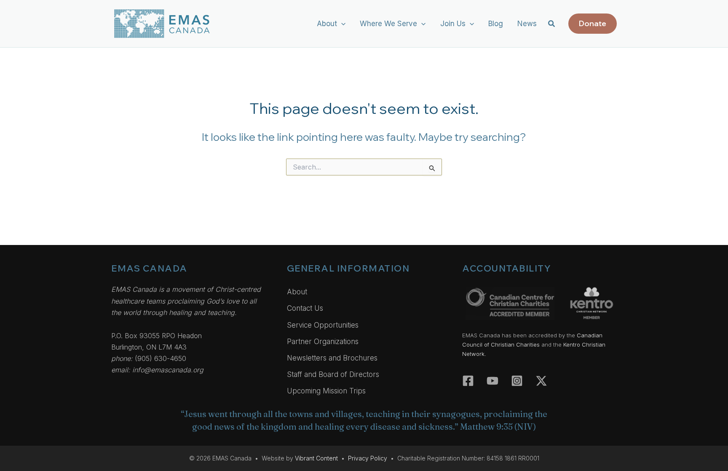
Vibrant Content (316, 458)
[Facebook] (468, 381)
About (297, 292)
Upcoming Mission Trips (326, 391)
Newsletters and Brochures (332, 358)
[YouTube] (492, 381)
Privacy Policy (367, 458)
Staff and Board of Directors (333, 374)
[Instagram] (517, 381)
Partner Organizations (323, 341)
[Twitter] (541, 381)
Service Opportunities (323, 325)
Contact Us (305, 308)
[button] (341, 23)
